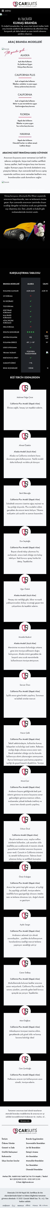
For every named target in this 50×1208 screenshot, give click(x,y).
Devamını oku (25, 1121)
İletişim (5, 1138)
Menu (7, 10)
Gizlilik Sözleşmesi (9, 1152)
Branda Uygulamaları (34, 1138)
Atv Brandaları (32, 1156)
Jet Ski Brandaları (33, 1147)
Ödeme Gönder (8, 1143)
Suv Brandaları (32, 1165)
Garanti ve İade (8, 1147)
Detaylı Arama (32, 1152)
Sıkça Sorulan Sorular (10, 1160)
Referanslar (6, 1156)
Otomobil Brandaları (34, 1169)
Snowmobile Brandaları (35, 1143)
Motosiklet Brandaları (35, 1160)
